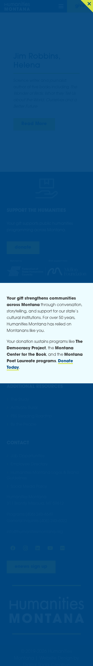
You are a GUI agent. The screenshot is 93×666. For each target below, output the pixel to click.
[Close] (87, 6)
